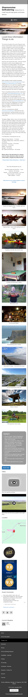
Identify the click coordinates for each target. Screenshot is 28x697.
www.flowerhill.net (6, 82)
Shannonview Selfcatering (8, 8)
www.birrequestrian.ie (17, 82)
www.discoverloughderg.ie (8, 110)
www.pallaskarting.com (11, 83)
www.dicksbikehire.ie (18, 100)
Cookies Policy (14, 690)
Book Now (6, 467)
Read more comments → (9, 607)
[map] (14, 532)
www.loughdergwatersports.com (14, 93)
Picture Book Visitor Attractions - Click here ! (14, 160)
